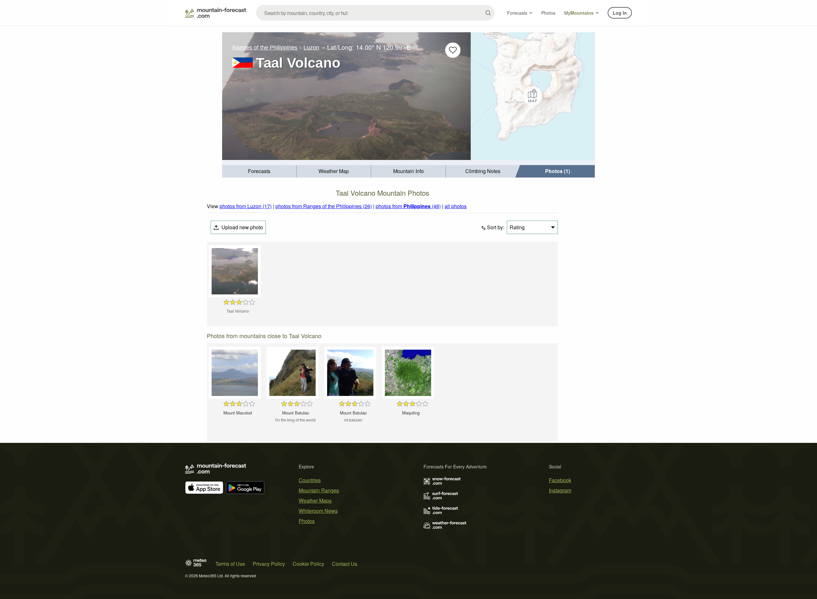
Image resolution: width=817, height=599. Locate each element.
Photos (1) (557, 171)
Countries (310, 480)
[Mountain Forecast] (215, 13)
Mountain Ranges (319, 490)
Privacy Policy (269, 563)
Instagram (560, 490)
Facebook (560, 480)
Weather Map (334, 171)
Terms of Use (230, 563)
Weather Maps (315, 500)
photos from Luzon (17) (246, 206)
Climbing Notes (482, 171)
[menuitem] (259, 171)
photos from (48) (408, 206)
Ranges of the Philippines (264, 47)
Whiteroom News (318, 510)
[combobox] (375, 12)
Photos (548, 13)
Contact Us (344, 563)
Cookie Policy (308, 563)
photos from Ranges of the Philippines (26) (323, 206)
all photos (456, 206)
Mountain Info (408, 171)
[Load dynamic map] (533, 96)
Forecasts (517, 13)
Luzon (311, 47)
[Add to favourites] (453, 50)
